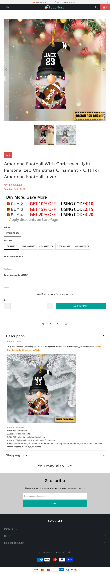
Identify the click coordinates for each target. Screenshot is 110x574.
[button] (55, 256)
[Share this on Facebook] (51, 324)
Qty (6, 300)
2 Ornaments (28, 246)
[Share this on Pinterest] (58, 324)
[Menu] (1, 7)
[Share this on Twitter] (43, 324)
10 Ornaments (82, 246)
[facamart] (55, 7)
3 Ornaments (46, 246)
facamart (50, 552)
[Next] (103, 70)
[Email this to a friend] (66, 324)
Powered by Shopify (62, 552)
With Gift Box (12, 233)
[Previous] (6, 70)
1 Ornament (11, 246)
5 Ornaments (63, 246)
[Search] (96, 7)
